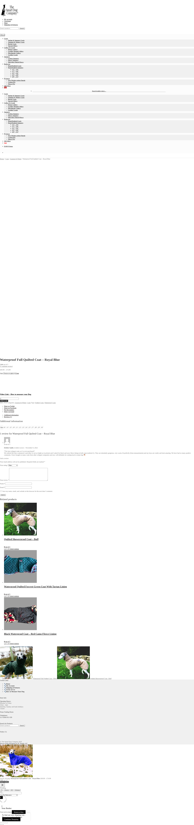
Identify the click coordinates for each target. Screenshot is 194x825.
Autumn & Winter (15, 159)
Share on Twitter (9, 406)
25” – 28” (15, 75)
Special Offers (12, 46)
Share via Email (9, 411)
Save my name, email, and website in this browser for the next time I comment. (27, 491)
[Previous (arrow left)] (1, 824)
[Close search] (2, 785)
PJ (1, 790)
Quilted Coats (39, 403)
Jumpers (7, 57)
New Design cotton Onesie (16, 80)
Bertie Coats (12, 44)
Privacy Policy (4, 743)
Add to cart (4, 401)
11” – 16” (15, 69)
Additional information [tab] (11, 415)
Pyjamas (7, 78)
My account (8, 19)
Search (22, 28)
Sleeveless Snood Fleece (16, 62)
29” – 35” (15, 77)
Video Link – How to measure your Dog (15, 394)
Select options (14, 549)
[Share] (5, 822)
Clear (17, 373)
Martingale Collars (14, 53)
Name (2, 484)
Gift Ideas (7, 86)
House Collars (12, 49)
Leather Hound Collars (15, 51)
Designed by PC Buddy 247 (18, 743)
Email (2, 487)
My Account (10, 686)
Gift (12, 790)
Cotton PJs (11, 82)
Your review (4, 480)
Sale (5, 88)
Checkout (7, 21)
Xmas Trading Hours (6, 712)
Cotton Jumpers (13, 58)
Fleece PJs (11, 84)
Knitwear (7, 64)
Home (2, 159)
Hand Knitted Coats (14, 66)
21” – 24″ (15, 73)
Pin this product (9, 410)
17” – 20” (15, 71)
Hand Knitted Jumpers (15, 67)
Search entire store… (99, 91)
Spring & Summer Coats (16, 40)
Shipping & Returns (11, 25)
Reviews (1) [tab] (8, 417)
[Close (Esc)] (7, 822)
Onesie (6, 790)
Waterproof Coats (50, 403)
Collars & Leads (9, 47)
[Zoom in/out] (1, 822)
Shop (6, 23)
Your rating (4, 465)
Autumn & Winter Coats (16, 42)
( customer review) (6, 366)
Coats (6, 38)
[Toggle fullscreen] (3, 822)
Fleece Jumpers (13, 60)
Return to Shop (19, 812)
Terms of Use (10, 690)
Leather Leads (13, 55)
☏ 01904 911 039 (6, 717)
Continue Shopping (11, 819)
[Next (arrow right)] (3, 824)
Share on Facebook (10, 408)
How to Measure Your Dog (15, 691)
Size (1, 373)
